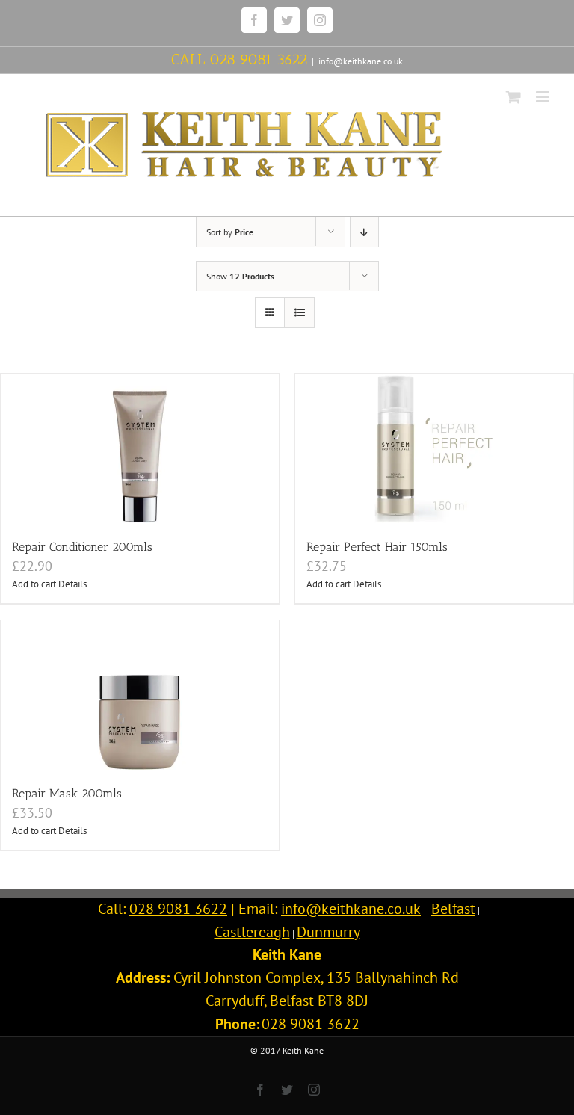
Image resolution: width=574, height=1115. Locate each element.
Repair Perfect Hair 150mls (377, 547)
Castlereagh (252, 932)
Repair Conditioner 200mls (82, 547)
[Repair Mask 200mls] (140, 695)
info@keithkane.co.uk (360, 61)
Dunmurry (328, 932)
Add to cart (34, 584)
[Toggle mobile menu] (544, 97)
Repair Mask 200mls (67, 793)
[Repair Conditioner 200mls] (140, 448)
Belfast (453, 908)
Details (72, 584)
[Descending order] (364, 232)
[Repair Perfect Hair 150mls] (434, 448)
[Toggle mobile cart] (513, 97)
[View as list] (299, 312)
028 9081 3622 (258, 59)
